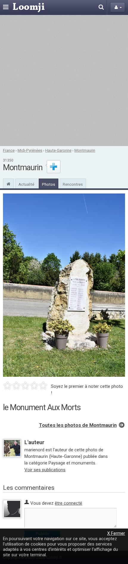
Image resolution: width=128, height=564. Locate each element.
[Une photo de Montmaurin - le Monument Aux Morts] (64, 285)
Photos (48, 184)
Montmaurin (84, 150)
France (9, 150)
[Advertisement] (64, 80)
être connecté (68, 503)
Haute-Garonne (58, 150)
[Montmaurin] (8, 183)
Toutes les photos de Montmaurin (78, 425)
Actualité (26, 184)
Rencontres (73, 184)
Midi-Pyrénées (30, 150)
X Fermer (116, 533)
